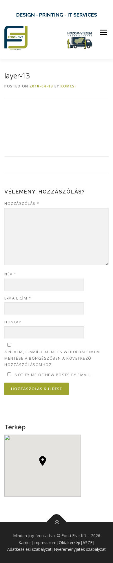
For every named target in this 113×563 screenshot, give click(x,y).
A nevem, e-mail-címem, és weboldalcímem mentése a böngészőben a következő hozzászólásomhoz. (52, 358)
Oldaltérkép (69, 542)
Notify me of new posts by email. (53, 374)
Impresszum (45, 542)
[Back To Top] (56, 522)
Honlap (12, 321)
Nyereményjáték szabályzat (80, 549)
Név (10, 274)
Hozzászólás (21, 203)
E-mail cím (17, 298)
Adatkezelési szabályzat (29, 549)
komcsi (68, 86)
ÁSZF (87, 542)
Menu (103, 32)
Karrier (25, 542)
